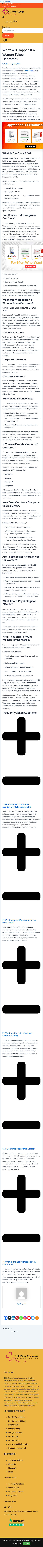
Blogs (10, 1472)
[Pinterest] (17, 1315)
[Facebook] (6, 1315)
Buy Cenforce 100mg (16, 1417)
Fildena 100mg (13, 1425)
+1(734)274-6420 (10, 1514)
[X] (9, 1315)
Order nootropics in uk (17, 1448)
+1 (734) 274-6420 (9, 6)
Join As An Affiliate (15, 1460)
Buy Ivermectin (14, 1440)
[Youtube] (29, 1315)
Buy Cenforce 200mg (16, 1421)
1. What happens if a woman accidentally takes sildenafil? (16, 805)
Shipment (12, 1468)
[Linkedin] (13, 1315)
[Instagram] (25, 1315)
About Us (12, 1464)
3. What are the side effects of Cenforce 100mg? (17, 1034)
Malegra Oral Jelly (15, 1432)
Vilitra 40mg (13, 1436)
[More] (37, 1315)
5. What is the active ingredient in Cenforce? (19, 1263)
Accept (26, 1543)
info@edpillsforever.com (11, 4)
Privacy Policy (13, 1488)
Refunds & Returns (15, 1491)
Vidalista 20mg (14, 1428)
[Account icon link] (3, 17)
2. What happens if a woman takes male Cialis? (19, 921)
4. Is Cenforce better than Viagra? (18, 1148)
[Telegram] (33, 1315)
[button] (21, 761)
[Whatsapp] (21, 1315)
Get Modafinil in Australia (18, 1444)
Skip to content (6, 1)
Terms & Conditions (16, 1484)
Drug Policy (12, 1495)
